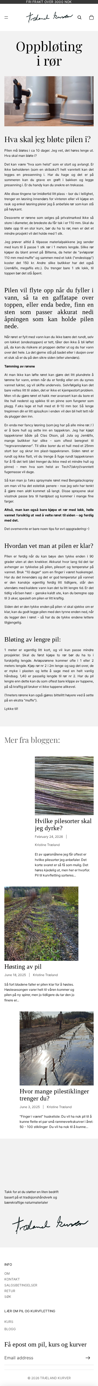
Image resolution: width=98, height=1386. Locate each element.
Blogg (10, 1329)
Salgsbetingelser (20, 1285)
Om (7, 1273)
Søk (7, 1297)
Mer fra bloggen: (32, 740)
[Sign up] (88, 1358)
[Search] (79, 17)
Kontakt (12, 1279)
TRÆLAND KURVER (55, 1378)
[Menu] (6, 17)
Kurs (8, 1322)
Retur (9, 1291)
